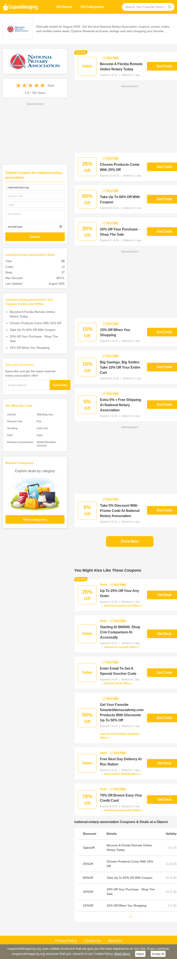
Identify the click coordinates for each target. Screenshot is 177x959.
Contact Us (92, 941)
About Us (115, 941)
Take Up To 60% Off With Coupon (32, 329)
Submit (35, 236)
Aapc (40, 435)
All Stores (64, 7)
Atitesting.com (45, 414)
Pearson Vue (14, 421)
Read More (122, 954)
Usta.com (42, 428)
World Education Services (46, 444)
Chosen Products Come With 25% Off (35, 323)
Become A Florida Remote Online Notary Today (32, 314)
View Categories (35, 519)
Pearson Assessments (20, 442)
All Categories (92, 7)
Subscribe (60, 385)
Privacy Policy (66, 941)
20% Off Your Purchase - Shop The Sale (34, 339)
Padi (10, 435)
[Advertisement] (35, 133)
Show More (130, 541)
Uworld (11, 414)
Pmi (39, 421)
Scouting (12, 428)
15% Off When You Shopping (29, 347)
